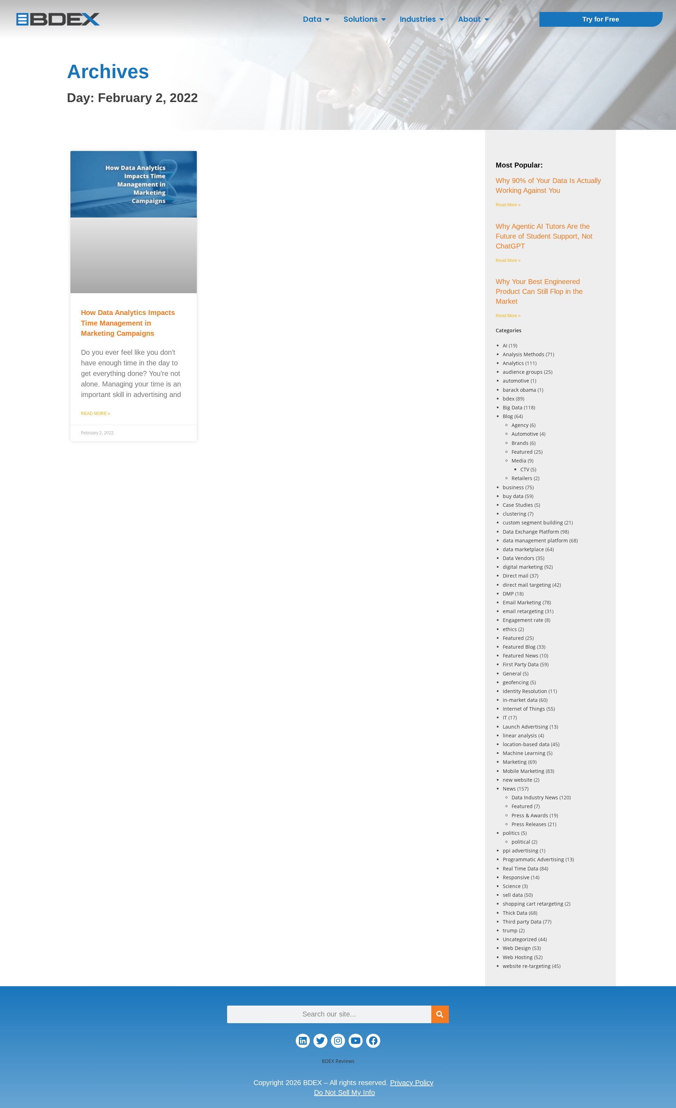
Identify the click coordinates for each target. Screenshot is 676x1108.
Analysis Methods (523, 354)
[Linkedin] (303, 1041)
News (509, 788)
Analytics (513, 363)
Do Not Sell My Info (344, 1092)
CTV (524, 469)
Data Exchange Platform (531, 531)
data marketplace (523, 549)
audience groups (523, 372)
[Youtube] (356, 1041)
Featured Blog (519, 646)
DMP (508, 593)
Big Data (512, 407)
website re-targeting (527, 966)
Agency (520, 425)
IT (505, 717)
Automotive (525, 433)
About (469, 19)
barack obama (519, 389)
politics (511, 833)
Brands (520, 443)
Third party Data (522, 921)
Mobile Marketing (523, 771)
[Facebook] (373, 1041)
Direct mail (515, 575)
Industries (418, 19)
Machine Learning (524, 753)
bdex (508, 398)
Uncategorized (520, 939)
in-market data (520, 700)
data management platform (535, 540)
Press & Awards (530, 815)
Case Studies (518, 505)
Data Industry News (535, 797)
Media (519, 460)
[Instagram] (338, 1041)
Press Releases (529, 824)
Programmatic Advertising (533, 859)
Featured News (520, 655)
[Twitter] (320, 1041)
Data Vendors (518, 558)
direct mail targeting (527, 584)
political (521, 841)
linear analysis (520, 735)
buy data (513, 496)
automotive (516, 380)
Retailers (522, 478)
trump (510, 930)
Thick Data (515, 912)
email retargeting (523, 611)
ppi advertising (520, 850)
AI (505, 345)
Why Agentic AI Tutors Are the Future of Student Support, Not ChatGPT (544, 236)
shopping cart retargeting (533, 903)
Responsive (516, 877)
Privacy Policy (411, 1083)
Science (512, 886)
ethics (510, 629)
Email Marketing (522, 602)
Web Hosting (518, 957)
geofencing (516, 682)
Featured (522, 451)
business (513, 487)
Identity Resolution (525, 691)
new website (517, 779)
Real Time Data (520, 868)
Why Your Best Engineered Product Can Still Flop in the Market (539, 291)
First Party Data (521, 664)
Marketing (515, 761)
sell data (513, 895)
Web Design (517, 948)
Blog (508, 416)
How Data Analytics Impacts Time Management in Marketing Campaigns (128, 323)
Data (312, 19)
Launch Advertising (525, 726)
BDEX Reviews (338, 1061)
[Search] (440, 1014)
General (512, 673)
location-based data (526, 744)
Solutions (361, 19)
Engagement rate (523, 620)
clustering (514, 513)
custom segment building (533, 522)
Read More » (95, 413)
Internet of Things (524, 708)
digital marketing (523, 567)
